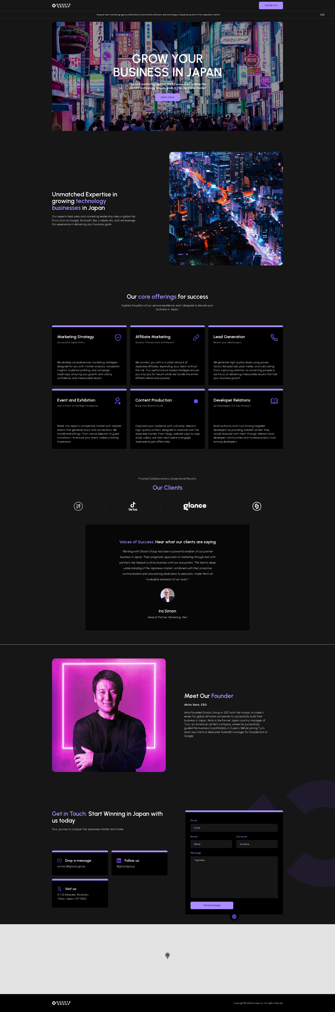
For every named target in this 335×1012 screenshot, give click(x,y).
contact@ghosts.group (71, 866)
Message (196, 853)
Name (194, 836)
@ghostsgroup (126, 866)
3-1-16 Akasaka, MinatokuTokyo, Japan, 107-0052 (73, 896)
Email (194, 820)
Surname (241, 836)
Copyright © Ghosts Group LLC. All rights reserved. (258, 1003)
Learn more (167, 97)
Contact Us (271, 5)
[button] (156, 5)
